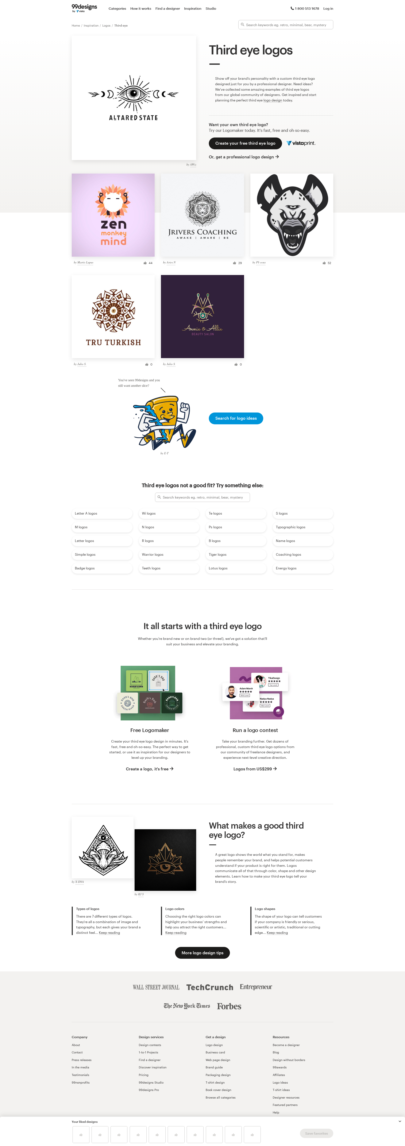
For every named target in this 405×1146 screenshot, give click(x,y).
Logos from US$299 (253, 768)
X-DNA (79, 882)
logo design (272, 100)
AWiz (193, 164)
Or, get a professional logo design (241, 156)
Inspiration (192, 8)
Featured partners (285, 1105)
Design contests (150, 1045)
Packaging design (218, 1075)
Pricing (143, 1075)
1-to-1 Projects (148, 1052)
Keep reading (109, 932)
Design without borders (289, 1060)
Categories (117, 8)
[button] (400, 1121)
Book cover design (218, 1090)
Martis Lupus (85, 262)
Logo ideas (280, 1082)
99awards (280, 1067)
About (76, 1045)
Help (276, 1112)
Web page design (218, 1060)
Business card (215, 1052)
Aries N (171, 262)
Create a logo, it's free (147, 768)
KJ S (141, 894)
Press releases (82, 1060)
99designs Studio (151, 1082)
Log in (328, 8)
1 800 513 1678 (307, 8)
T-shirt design (215, 1082)
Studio (211, 8)
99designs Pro (149, 1090)
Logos (106, 25)
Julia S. (81, 364)
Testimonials (80, 1075)
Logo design (214, 1045)
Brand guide (214, 1067)
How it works (140, 8)
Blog (276, 1052)
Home (76, 25)
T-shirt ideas (281, 1090)
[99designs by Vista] (84, 8)
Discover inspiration (152, 1067)
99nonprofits (81, 1082)
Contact (77, 1052)
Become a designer (286, 1045)
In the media (80, 1067)
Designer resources (286, 1097)
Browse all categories (221, 1097)
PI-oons (261, 262)
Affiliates (279, 1075)
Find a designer (167, 8)
